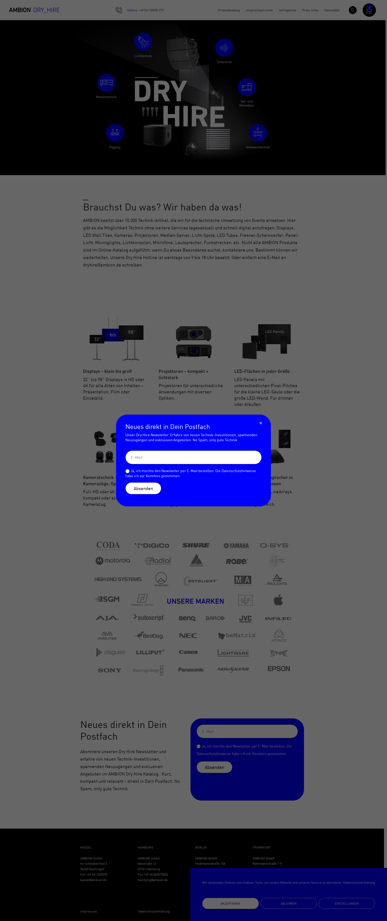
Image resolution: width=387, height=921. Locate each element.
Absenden (143, 488)
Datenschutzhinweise (239, 470)
